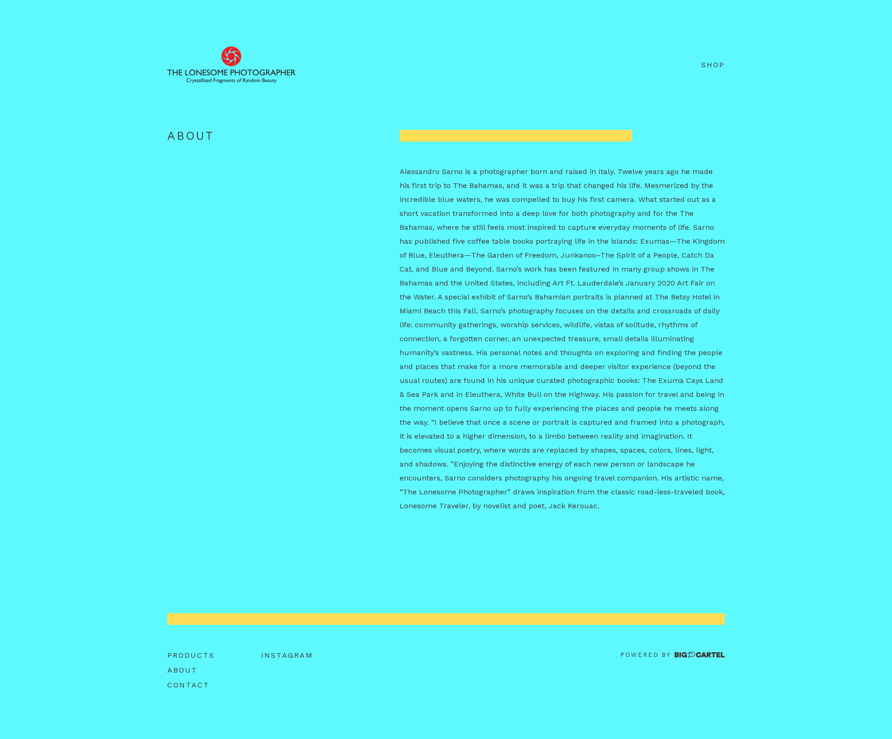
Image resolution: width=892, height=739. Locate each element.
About (182, 670)
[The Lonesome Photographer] (231, 65)
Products (191, 655)
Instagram (287, 655)
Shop (713, 65)
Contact (188, 685)
